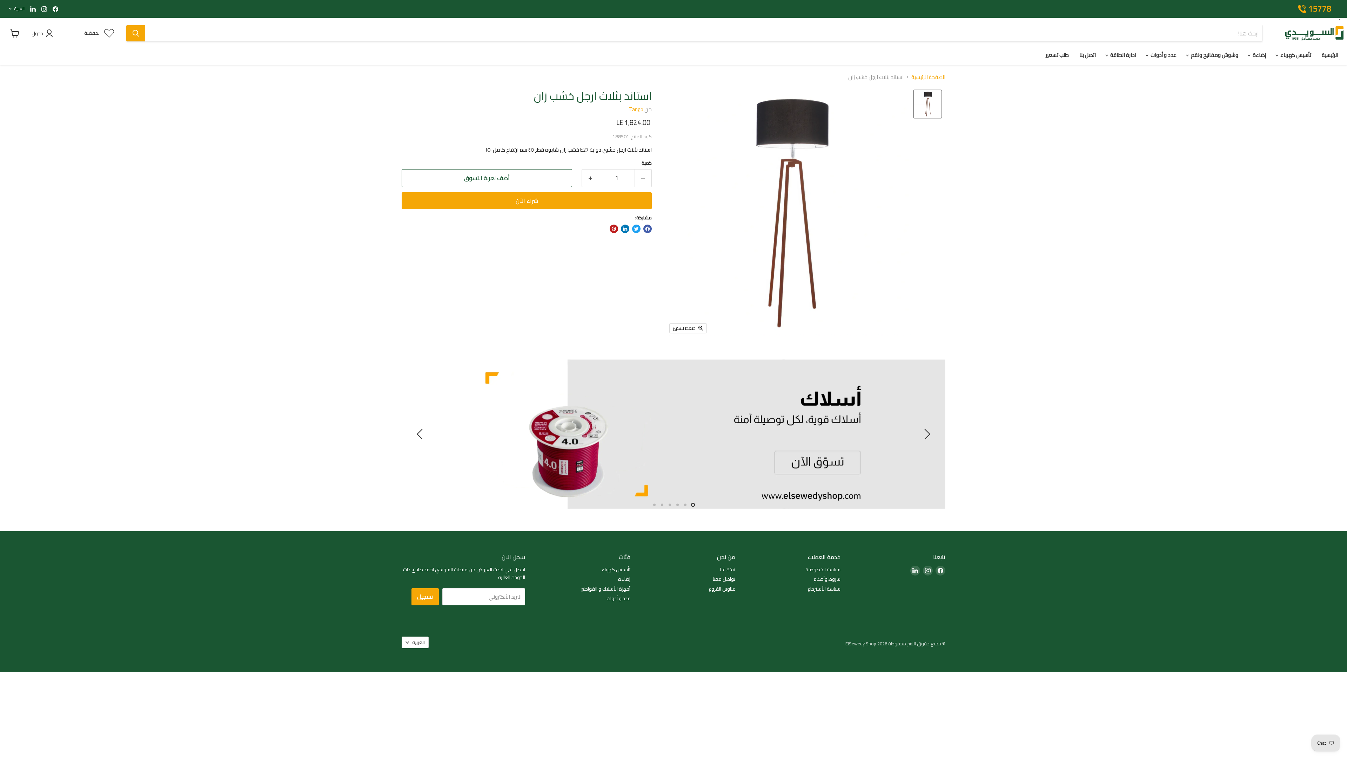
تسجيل (425, 596)
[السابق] (926, 434)
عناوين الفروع (722, 588)
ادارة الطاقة (1122, 55)
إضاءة (1259, 55)
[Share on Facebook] (647, 229)
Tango (636, 109)
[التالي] (421, 434)
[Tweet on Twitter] (636, 229)
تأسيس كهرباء (1295, 55)
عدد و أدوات (1163, 55)
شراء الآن (527, 200)
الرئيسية (1330, 55)
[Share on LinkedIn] (625, 229)
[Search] (135, 33)
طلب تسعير (1057, 55)
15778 (1319, 9)
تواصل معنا (724, 579)
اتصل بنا (1087, 55)
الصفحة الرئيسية (928, 77)
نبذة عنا (727, 569)
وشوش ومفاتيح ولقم (1214, 55)
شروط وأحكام (826, 579)
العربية (19, 9)
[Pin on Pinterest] (614, 229)
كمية (647, 163)
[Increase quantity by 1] (590, 178)
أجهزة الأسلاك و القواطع (605, 588)
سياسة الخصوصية (822, 569)
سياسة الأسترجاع (823, 588)
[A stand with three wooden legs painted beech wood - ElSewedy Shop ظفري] (927, 104)
